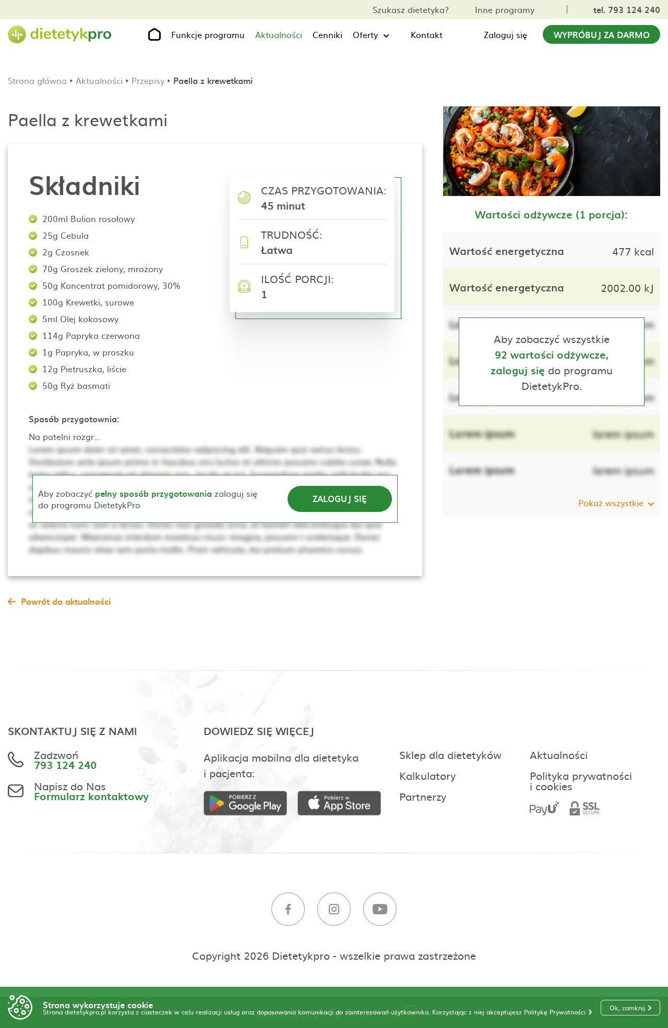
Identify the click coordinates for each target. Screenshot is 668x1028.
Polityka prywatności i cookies (581, 780)
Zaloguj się (505, 34)
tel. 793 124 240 (626, 9)
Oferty (365, 34)
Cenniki (327, 34)
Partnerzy (422, 796)
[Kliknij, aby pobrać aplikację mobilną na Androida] (250, 803)
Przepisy (148, 80)
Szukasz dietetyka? (411, 9)
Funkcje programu (208, 34)
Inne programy (504, 9)
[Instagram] (334, 909)
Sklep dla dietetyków (450, 754)
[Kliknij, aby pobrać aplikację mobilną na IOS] (344, 803)
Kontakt (427, 34)
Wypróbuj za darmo (602, 34)
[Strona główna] (60, 35)
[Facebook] (288, 909)
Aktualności (278, 34)
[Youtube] (380, 909)
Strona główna (37, 80)
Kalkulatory (427, 775)
